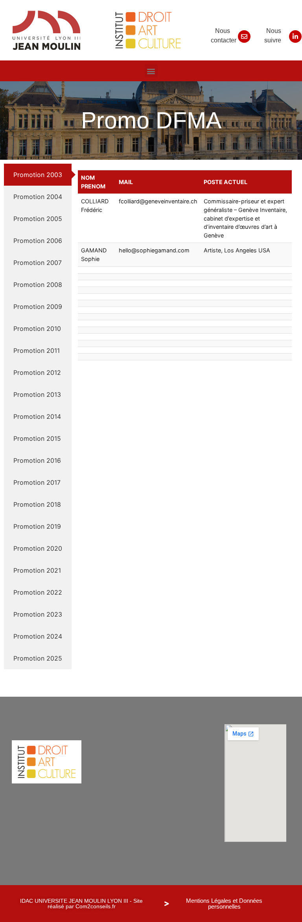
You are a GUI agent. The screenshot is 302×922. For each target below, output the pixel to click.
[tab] (38, 175)
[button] (151, 70)
